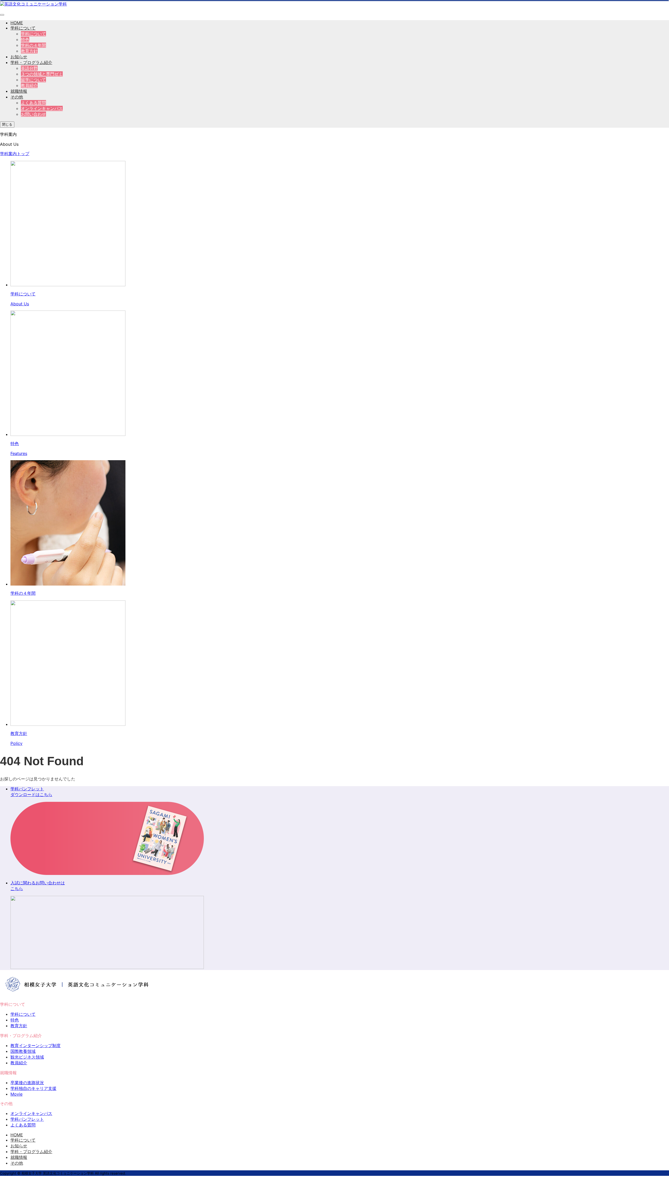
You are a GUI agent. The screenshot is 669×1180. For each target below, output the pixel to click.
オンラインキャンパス (42, 108)
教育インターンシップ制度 (35, 1045)
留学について (33, 79)
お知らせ (18, 56)
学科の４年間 (33, 45)
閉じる (7, 124)
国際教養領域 (23, 1051)
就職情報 (18, 91)
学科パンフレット (27, 1119)
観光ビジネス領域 (27, 1057)
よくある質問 (33, 102)
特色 (25, 39)
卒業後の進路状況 (27, 1082)
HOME (16, 22)
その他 (16, 97)
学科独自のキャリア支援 (33, 1088)
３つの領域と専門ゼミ (42, 74)
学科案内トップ (14, 153)
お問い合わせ (33, 114)
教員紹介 (29, 85)
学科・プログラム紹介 (31, 62)
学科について (23, 28)
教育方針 (29, 51)
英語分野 (29, 68)
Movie (16, 1094)
